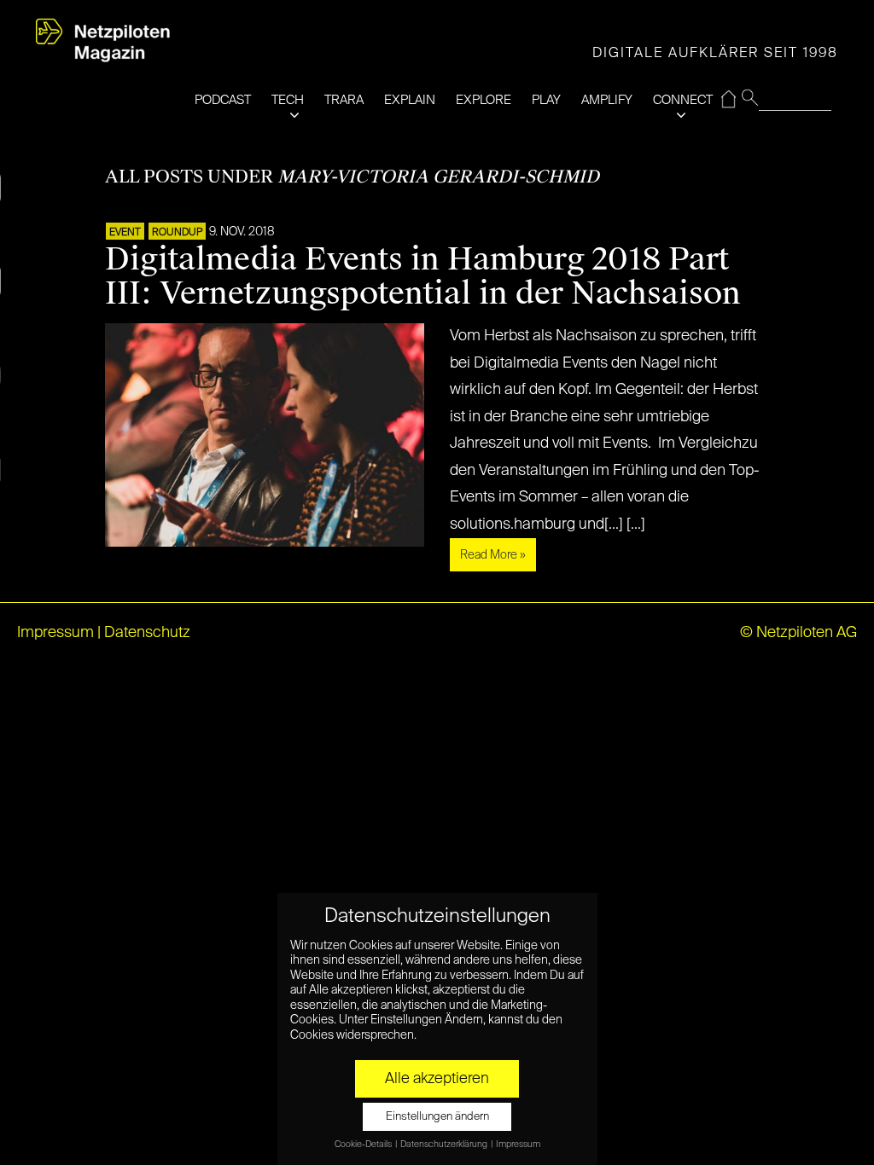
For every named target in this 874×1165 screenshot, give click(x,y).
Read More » (493, 555)
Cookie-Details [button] (364, 1144)
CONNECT (683, 100)
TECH (287, 100)
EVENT (125, 233)
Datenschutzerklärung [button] (444, 1144)
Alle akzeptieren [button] (437, 1079)
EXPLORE (483, 100)
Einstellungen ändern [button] (437, 1116)
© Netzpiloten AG (798, 632)
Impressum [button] (518, 1144)
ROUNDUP (177, 233)
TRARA (344, 100)
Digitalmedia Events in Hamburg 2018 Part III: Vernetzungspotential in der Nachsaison (423, 276)
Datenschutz (147, 632)
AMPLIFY (606, 100)
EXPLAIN (409, 100)
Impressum (55, 632)
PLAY (546, 100)
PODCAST (223, 100)
